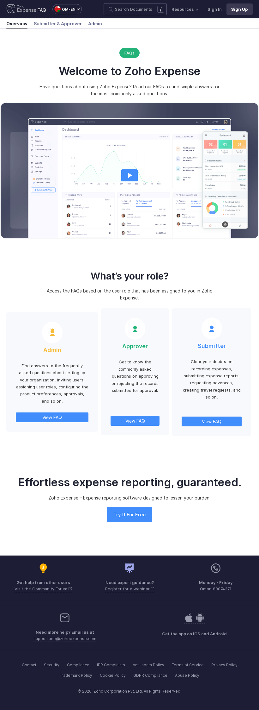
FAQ (42, 10)
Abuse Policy (187, 675)
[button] (64, 9)
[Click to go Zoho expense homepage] (21, 9)
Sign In (215, 9)
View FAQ (52, 417)
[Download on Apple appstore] (200, 621)
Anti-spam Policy (148, 665)
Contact (29, 665)
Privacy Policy (224, 665)
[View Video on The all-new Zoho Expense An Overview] (129, 175)
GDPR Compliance (150, 675)
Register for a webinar (128, 588)
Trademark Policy (76, 675)
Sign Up (239, 9)
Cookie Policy (113, 675)
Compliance (78, 665)
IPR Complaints (111, 665)
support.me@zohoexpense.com (64, 638)
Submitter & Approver (58, 23)
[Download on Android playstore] (189, 621)
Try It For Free (129, 515)
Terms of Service (188, 665)
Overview (16, 23)
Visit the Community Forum (42, 588)
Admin (95, 23)
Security (51, 665)
